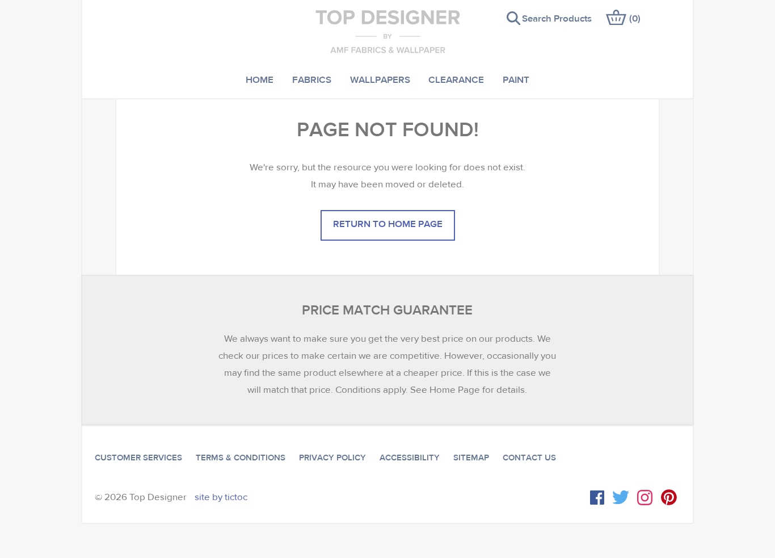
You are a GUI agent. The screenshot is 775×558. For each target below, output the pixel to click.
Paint (516, 79)
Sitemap (471, 457)
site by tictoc (221, 497)
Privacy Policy (332, 457)
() (635, 17)
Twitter (620, 497)
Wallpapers (380, 79)
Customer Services (138, 457)
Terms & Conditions (240, 457)
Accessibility (410, 457)
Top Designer (387, 31)
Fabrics (311, 79)
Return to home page (388, 223)
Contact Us (529, 457)
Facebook (597, 497)
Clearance (456, 79)
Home (259, 79)
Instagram (644, 497)
